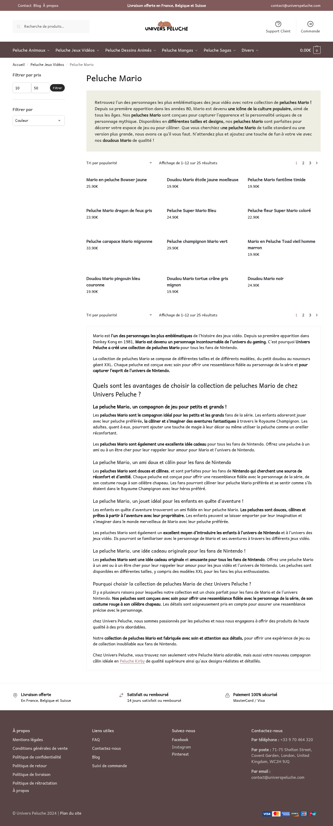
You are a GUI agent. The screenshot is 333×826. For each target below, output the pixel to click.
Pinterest (180, 754)
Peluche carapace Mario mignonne (119, 241)
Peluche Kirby (132, 661)
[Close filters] (66, 75)
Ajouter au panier (123, 197)
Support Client (278, 31)
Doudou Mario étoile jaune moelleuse (202, 179)
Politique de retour (30, 766)
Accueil (19, 64)
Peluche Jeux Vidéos (47, 64)
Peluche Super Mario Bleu (191, 210)
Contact (25, 5)
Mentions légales (28, 740)
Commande (310, 31)
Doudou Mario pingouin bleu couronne (113, 281)
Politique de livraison (32, 774)
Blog (37, 5)
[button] (310, 50)
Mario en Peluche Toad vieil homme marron (281, 244)
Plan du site (70, 813)
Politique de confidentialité (37, 757)
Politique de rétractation (35, 783)
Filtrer (57, 87)
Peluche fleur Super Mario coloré (279, 210)
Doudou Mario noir (266, 278)
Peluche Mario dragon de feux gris (119, 210)
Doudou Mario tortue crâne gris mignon (197, 281)
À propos (50, 5)
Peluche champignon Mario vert (197, 241)
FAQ (96, 740)
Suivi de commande (109, 766)
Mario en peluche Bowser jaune (116, 179)
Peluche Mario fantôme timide (277, 179)
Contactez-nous (106, 748)
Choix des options (284, 228)
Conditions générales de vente (40, 748)
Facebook (180, 739)
